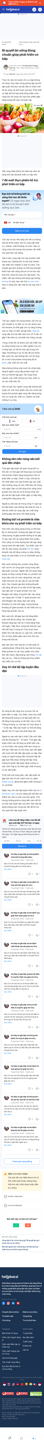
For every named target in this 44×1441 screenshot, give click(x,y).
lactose (5, 281)
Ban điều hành (28, 1337)
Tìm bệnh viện (7, 1316)
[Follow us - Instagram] (8, 1303)
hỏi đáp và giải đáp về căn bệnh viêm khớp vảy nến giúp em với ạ (24, 944)
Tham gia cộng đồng (22, 1161)
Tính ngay (22, 451)
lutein (4, 362)
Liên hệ (25, 1350)
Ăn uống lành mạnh (6, 43)
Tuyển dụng (27, 1341)
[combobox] (36, 437)
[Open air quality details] (9, 1438)
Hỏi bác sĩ (22, 846)
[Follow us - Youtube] (18, 1303)
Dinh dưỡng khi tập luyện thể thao (29, 43)
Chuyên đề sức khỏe (10, 1312)
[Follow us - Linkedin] (13, 1303)
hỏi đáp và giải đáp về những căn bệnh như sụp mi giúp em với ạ (24, 1036)
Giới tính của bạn (9, 417)
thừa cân (6, 559)
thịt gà (38, 655)
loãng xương (7, 781)
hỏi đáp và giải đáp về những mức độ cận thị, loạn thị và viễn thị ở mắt (25, 1098)
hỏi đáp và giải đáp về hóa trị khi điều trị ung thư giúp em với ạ (24, 1006)
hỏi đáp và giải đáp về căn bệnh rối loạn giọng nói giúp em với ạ (25, 1067)
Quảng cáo (27, 1346)
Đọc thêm (7, 869)
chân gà (35, 331)
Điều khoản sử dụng (10, 1333)
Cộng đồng (27, 1316)
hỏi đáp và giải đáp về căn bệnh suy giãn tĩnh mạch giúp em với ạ (25, 914)
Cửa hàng (6, 1320)
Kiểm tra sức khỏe (30, 1312)
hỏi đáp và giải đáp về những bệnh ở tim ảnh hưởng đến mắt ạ (25, 855)
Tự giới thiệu (27, 1333)
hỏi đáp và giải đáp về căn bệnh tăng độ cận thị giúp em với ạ (23, 1128)
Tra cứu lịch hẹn (29, 1320)
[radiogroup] (22, 421)
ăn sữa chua (33, 281)
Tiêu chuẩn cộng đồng (11, 1362)
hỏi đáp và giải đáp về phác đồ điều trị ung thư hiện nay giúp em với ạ (25, 975)
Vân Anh (12, 74)
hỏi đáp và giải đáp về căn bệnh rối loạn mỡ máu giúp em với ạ (25, 883)
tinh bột (30, 549)
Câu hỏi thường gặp (9, 1358)
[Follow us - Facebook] (3, 1303)
